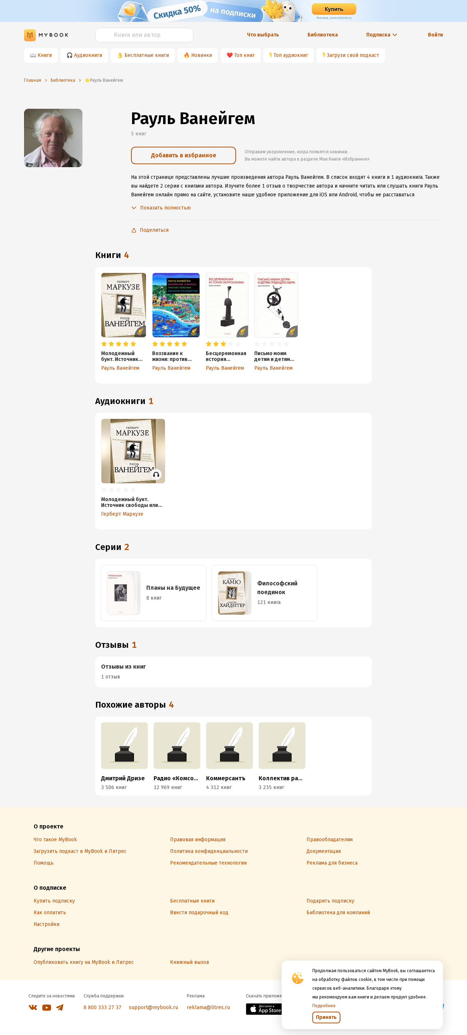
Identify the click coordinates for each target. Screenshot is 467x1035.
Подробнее (324, 1005)
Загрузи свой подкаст (353, 55)
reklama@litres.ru (208, 1007)
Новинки (201, 55)
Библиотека (323, 35)
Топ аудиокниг (291, 55)
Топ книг (244, 55)
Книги (45, 55)
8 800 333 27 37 (102, 1007)
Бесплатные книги (146, 55)
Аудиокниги (88, 55)
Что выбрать (263, 35)
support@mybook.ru (153, 1007)
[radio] (104, 344)
